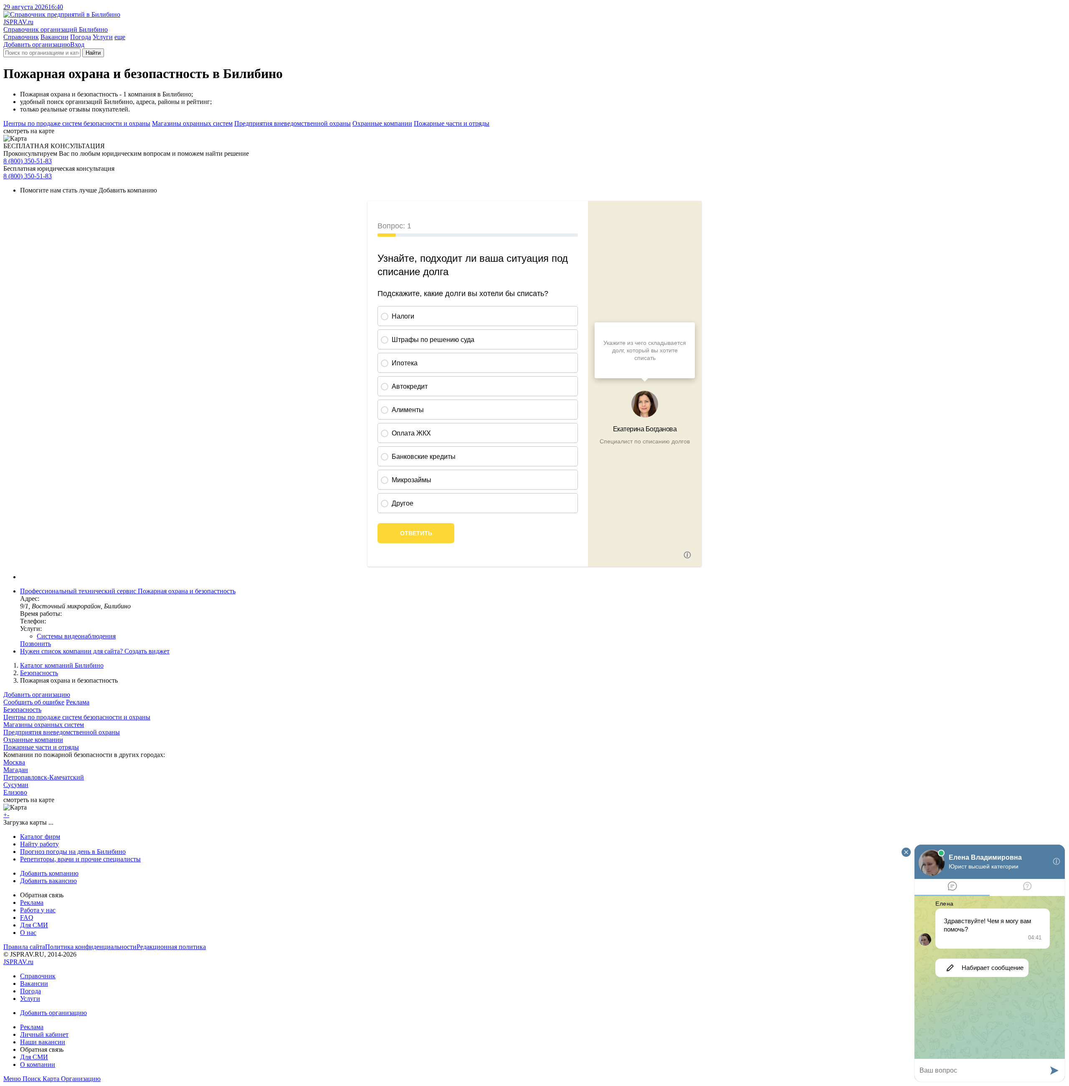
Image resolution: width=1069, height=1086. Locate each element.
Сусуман (15, 784)
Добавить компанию (49, 873)
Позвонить (35, 643)
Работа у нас (38, 910)
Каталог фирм (40, 836)
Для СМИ (34, 925)
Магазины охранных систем (192, 123)
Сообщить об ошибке (33, 702)
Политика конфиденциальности (91, 946)
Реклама (77, 702)
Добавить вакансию (48, 880)
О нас (28, 932)
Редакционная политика (171, 946)
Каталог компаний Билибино (62, 665)
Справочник (21, 37)
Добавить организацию (36, 44)
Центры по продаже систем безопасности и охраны (76, 123)
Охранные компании (382, 123)
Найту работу (39, 844)
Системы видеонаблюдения (76, 636)
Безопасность (39, 672)
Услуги (103, 37)
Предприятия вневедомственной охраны (292, 123)
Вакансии (54, 37)
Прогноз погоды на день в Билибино (73, 851)
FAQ (26, 917)
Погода (80, 37)
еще (119, 37)
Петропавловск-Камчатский (43, 777)
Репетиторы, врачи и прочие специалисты (80, 859)
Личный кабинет (44, 1034)
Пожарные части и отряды (451, 123)
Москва (14, 762)
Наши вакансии (42, 1041)
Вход (77, 44)
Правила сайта (24, 946)
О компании (37, 1064)
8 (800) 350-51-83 (27, 161)
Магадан (15, 769)
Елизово (15, 792)
